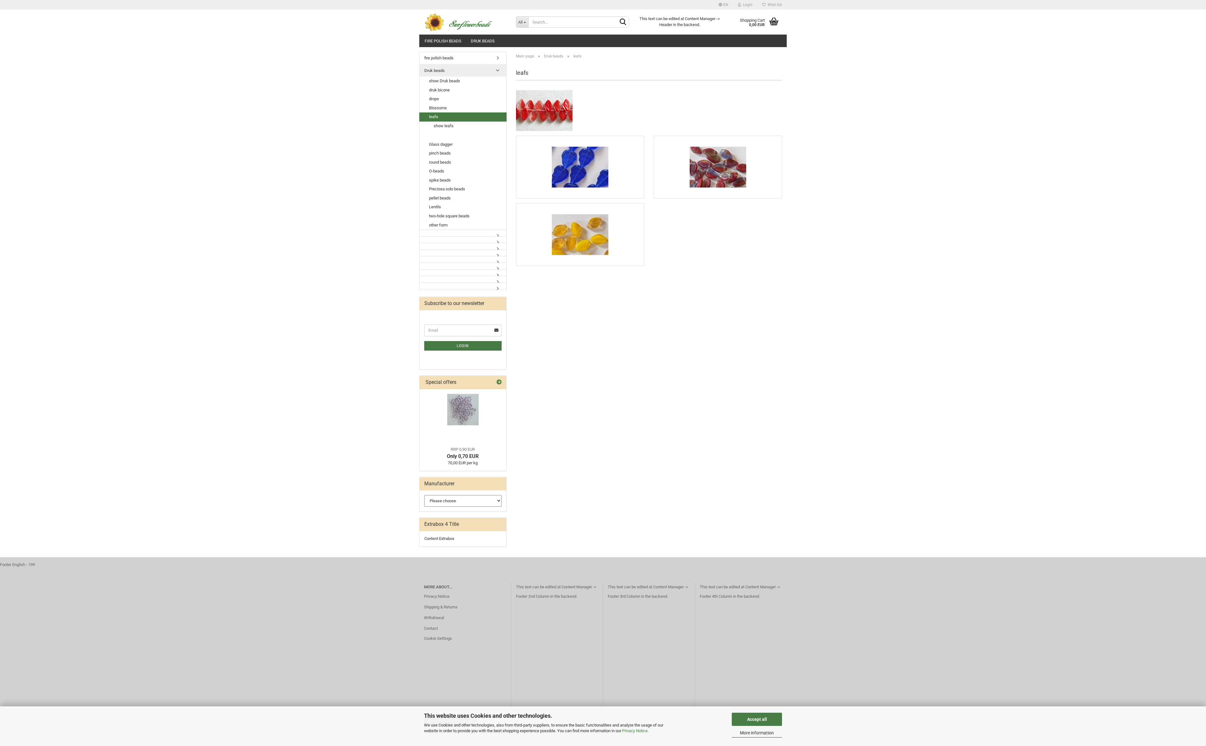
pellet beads (440, 198)
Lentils (435, 206)
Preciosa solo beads (447, 189)
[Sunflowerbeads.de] (465, 22)
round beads (440, 162)
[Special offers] (499, 382)
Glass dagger (441, 144)
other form (438, 225)
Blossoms (438, 108)
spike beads (440, 180)
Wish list (774, 5)
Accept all (757, 719)
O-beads (436, 171)
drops (434, 98)
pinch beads (440, 153)
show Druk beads (444, 81)
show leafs (444, 125)
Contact (431, 628)
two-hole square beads (449, 216)
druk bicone (439, 90)
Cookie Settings (438, 638)
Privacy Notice (635, 730)
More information (757, 732)
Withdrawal (434, 617)
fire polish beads (443, 41)
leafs (433, 116)
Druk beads (483, 41)
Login (746, 5)
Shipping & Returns (441, 607)
